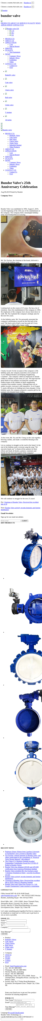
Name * (3, 920)
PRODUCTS (5, 23)
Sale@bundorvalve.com (18, 966)
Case (11, 44)
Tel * (2, 925)
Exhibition (13, 60)
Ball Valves (9, 945)
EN (17, 29)
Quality (7, 958)
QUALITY (31, 23)
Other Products (14, 147)
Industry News (14, 58)
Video (11, 62)
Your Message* (6, 932)
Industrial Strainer (15, 145)
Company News (15, 56)
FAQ (11, 67)
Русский (11, 1013)
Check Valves (10, 943)
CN (12, 31)
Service (7, 957)
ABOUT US (14, 23)
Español (21, 1013)
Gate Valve (13, 137)
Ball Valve (13, 139)
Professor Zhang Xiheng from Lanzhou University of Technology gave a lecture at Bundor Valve (22, 852)
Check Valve (13, 141)
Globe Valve (13, 143)
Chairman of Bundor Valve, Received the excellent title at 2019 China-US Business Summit (22, 881)
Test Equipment (14, 52)
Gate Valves (9, 941)
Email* (7, 1002)
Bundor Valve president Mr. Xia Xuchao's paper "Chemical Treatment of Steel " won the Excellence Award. (22, 873)
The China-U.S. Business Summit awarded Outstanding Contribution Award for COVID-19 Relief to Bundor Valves (21, 863)
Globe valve (9, 947)
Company (4, 927)
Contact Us (13, 66)
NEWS (38, 23)
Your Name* (9, 1000)
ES (12, 35)
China (16, 1013)
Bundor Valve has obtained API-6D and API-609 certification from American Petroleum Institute (22, 868)
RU (12, 33)
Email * (3, 923)
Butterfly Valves (10, 939)
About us (8, 955)
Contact (7, 960)
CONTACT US (18, 25)
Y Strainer (8, 949)
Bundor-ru (27, 3)
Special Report (14, 46)
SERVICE (23, 23)
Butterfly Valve (14, 135)
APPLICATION (6, 25)
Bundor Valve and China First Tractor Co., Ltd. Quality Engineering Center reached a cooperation (22, 885)
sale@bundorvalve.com (9, 895)
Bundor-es (27, 7)
